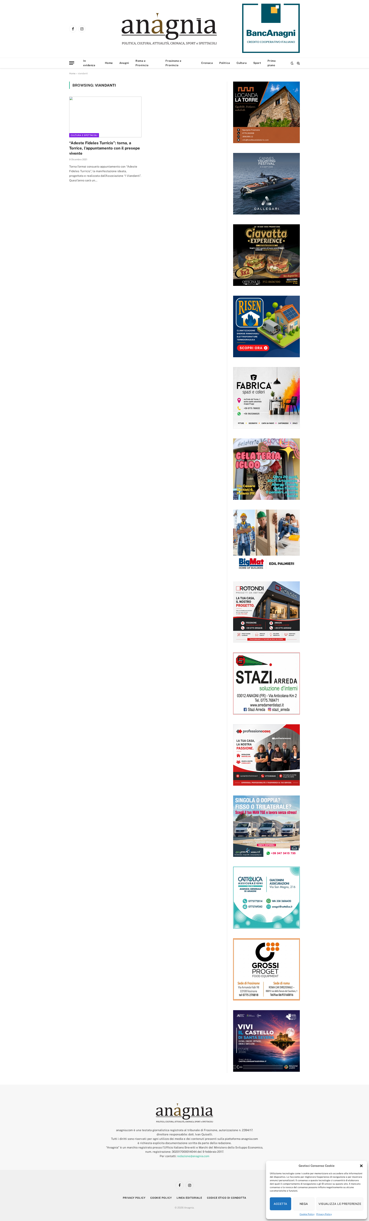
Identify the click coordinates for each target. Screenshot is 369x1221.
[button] (361, 1166)
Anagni (124, 62)
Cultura (242, 62)
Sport (257, 62)
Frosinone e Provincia (173, 63)
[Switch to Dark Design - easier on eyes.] (292, 63)
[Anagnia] (180, 29)
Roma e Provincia (141, 63)
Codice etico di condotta (226, 1197)
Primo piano (272, 63)
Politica (224, 62)
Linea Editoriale (189, 1197)
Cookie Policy (307, 1214)
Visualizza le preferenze (339, 1203)
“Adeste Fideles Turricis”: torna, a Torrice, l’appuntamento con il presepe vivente (104, 148)
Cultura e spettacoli (84, 135)
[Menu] (71, 63)
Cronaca (207, 62)
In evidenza (89, 63)
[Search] (298, 63)
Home (109, 62)
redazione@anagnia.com (193, 1156)
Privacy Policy (324, 1214)
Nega (304, 1203)
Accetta (280, 1203)
